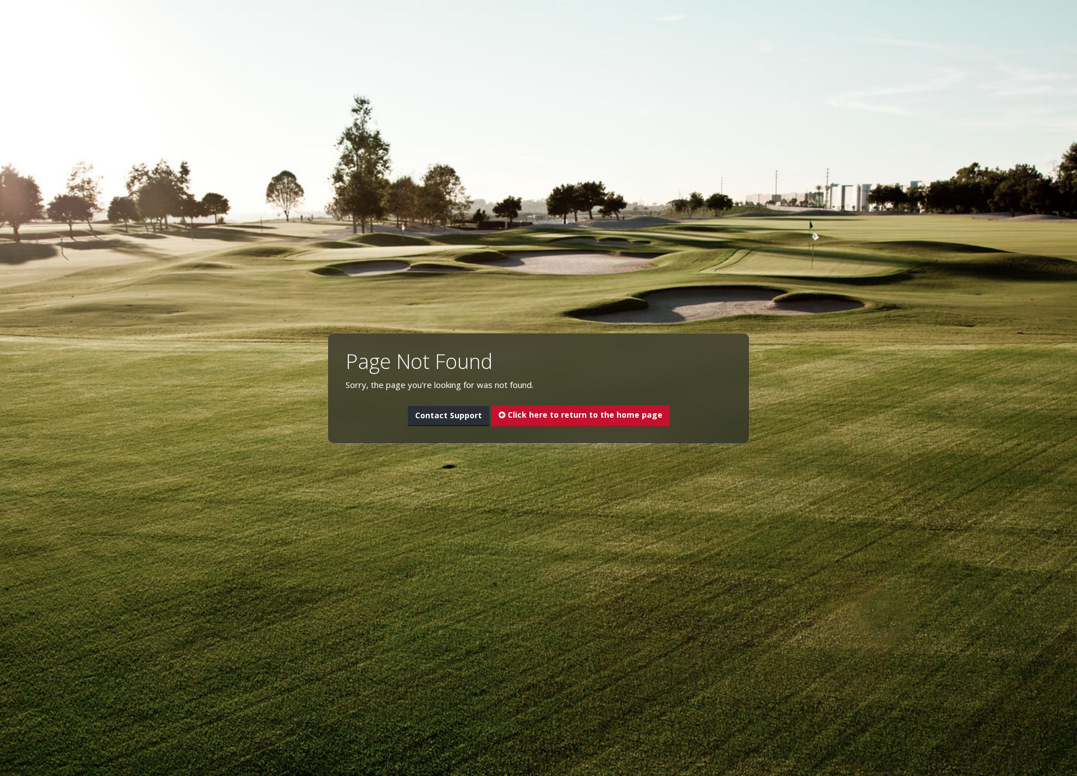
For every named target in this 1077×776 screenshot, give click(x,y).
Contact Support (448, 415)
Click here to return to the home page (583, 414)
